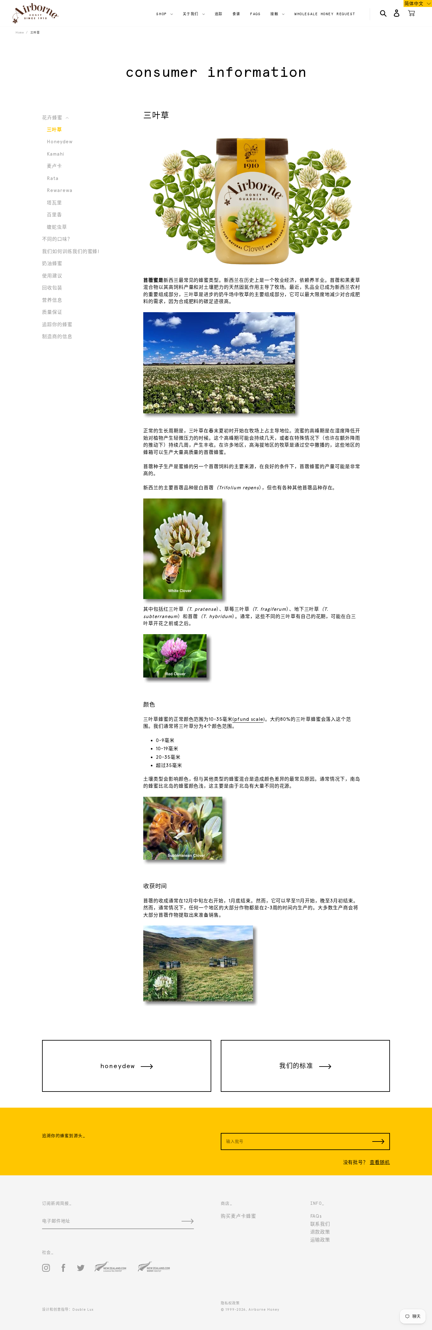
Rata (53, 178)
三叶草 (54, 130)
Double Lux (83, 1310)
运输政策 (320, 1240)
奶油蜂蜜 (52, 263)
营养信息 (52, 300)
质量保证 (52, 312)
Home (20, 32)
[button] (418, 3)
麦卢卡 (54, 166)
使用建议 (52, 276)
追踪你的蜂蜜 (57, 324)
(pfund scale (247, 719)
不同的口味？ (57, 239)
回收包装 (52, 288)
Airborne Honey (264, 1310)
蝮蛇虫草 (57, 227)
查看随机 (380, 1162)
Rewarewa (59, 190)
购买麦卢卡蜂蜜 (238, 1216)
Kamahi (55, 154)
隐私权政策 (230, 1303)
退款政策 (320, 1232)
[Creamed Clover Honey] (252, 266)
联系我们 (320, 1224)
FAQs (316, 1216)
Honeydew (60, 142)
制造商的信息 (57, 336)
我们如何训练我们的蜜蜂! (71, 251)
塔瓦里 (54, 203)
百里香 (54, 215)
